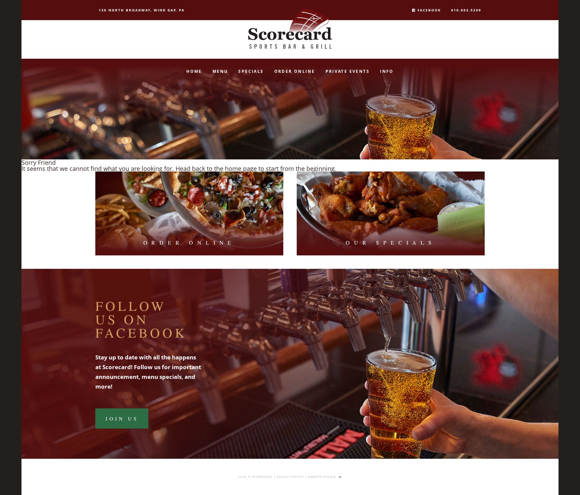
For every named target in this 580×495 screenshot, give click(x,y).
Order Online (294, 71)
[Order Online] (189, 213)
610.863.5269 (466, 10)
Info (387, 71)
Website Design (322, 477)
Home (194, 71)
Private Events (348, 71)
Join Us (121, 418)
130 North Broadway (142, 10)
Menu (220, 71)
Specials (250, 71)
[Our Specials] (391, 213)
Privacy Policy (290, 477)
